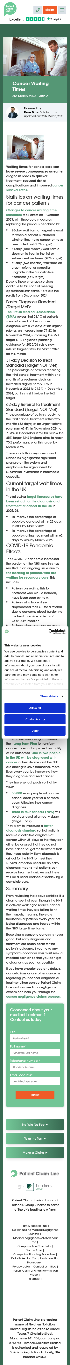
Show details (49, 696)
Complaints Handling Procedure (34, 1254)
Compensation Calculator (34, 1246)
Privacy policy (21, 1266)
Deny (35, 730)
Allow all (35, 707)
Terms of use (34, 1250)
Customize (32, 719)
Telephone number (25, 1061)
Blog (53, 1266)
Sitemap (34, 1278)
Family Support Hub (34, 1226)
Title (13, 1032)
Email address (21, 1075)
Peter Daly (31, 112)
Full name (18, 1046)
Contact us (40, 1266)
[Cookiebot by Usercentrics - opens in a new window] (49, 631)
